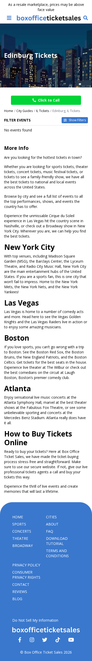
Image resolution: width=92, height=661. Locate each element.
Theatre (20, 538)
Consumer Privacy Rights (26, 575)
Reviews (19, 591)
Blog (17, 598)
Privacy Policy (26, 565)
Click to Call (49, 100)
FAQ (49, 531)
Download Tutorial (57, 541)
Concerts (21, 531)
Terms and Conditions (57, 553)
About (52, 524)
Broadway (22, 545)
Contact (20, 584)
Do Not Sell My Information (35, 620)
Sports (19, 524)
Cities (51, 516)
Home (17, 516)
